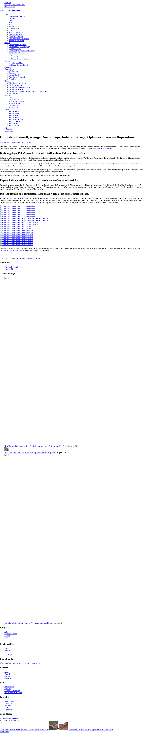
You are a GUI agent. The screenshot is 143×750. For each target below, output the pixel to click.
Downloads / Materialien (13, 693)
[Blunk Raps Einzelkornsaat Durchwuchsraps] (71, 232)
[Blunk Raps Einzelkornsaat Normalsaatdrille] (71, 236)
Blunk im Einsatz (10, 634)
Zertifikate (8, 703)
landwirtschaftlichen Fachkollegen (12, 251)
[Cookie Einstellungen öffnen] (17, 749)
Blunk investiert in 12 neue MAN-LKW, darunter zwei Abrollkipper (28, 623)
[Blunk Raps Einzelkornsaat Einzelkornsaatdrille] (71, 207)
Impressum (8, 709)
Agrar (6, 648)
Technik (22, 258)
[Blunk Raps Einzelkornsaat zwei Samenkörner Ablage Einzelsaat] (71, 220)
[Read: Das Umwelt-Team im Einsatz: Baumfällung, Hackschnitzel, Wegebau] (6, 451)
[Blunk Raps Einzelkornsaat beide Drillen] (71, 228)
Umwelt (7, 650)
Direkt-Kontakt (9, 7)
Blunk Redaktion (34, 258)
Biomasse (7, 652)
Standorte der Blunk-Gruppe (14, 5)
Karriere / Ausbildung (12, 691)
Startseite (7, 3)
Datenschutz (8, 705)
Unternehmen (9, 687)
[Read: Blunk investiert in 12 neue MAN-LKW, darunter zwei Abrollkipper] (6, 455)
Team (6, 638)
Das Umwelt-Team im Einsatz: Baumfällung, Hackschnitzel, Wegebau (29, 453)
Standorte (7, 689)
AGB (6, 707)
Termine (7, 640)
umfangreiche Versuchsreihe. (103, 148)
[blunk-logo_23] (10, 11)
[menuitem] (73, 27)
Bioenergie (8, 654)
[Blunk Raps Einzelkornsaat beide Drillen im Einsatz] (71, 224)
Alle (16, 258)
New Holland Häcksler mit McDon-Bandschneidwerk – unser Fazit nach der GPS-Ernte (35, 446)
